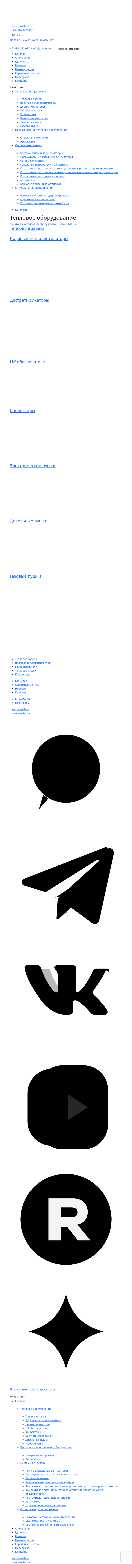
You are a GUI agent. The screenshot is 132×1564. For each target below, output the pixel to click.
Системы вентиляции (28, 145)
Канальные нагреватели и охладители (44, 164)
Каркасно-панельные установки (40, 184)
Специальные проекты (34, 137)
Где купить (21, 61)
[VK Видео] (66, 1107)
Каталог (20, 54)
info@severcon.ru (43, 48)
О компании (23, 57)
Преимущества (24, 69)
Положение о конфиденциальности (32, 40)
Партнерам (22, 703)
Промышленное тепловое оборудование (41, 130)
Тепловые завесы (31, 99)
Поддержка (22, 77)
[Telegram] (66, 883)
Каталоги (21, 209)
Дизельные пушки (31, 122)
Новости (20, 65)
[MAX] (66, 770)
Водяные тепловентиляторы (38, 103)
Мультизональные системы (37, 199)
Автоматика (27, 180)
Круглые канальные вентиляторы (41, 153)
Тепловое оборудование (30, 91)
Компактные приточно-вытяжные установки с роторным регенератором (66, 168)
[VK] (66, 995)
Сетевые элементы (32, 160)
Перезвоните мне (68, 49)
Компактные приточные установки (42, 176)
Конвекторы (28, 114)
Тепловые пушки (25, 670)
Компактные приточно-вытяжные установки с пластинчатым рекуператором (69, 172)
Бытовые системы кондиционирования (45, 195)
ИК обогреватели (31, 110)
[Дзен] (66, 1331)
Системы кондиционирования (34, 188)
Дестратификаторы (32, 106)
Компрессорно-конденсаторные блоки (44, 203)
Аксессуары (27, 141)
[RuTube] (66, 1219)
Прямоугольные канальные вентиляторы (46, 157)
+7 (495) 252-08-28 (21, 48)
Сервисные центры (27, 73)
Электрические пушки (34, 118)
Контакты (21, 81)
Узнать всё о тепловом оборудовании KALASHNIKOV (43, 224)
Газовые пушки (29, 126)
